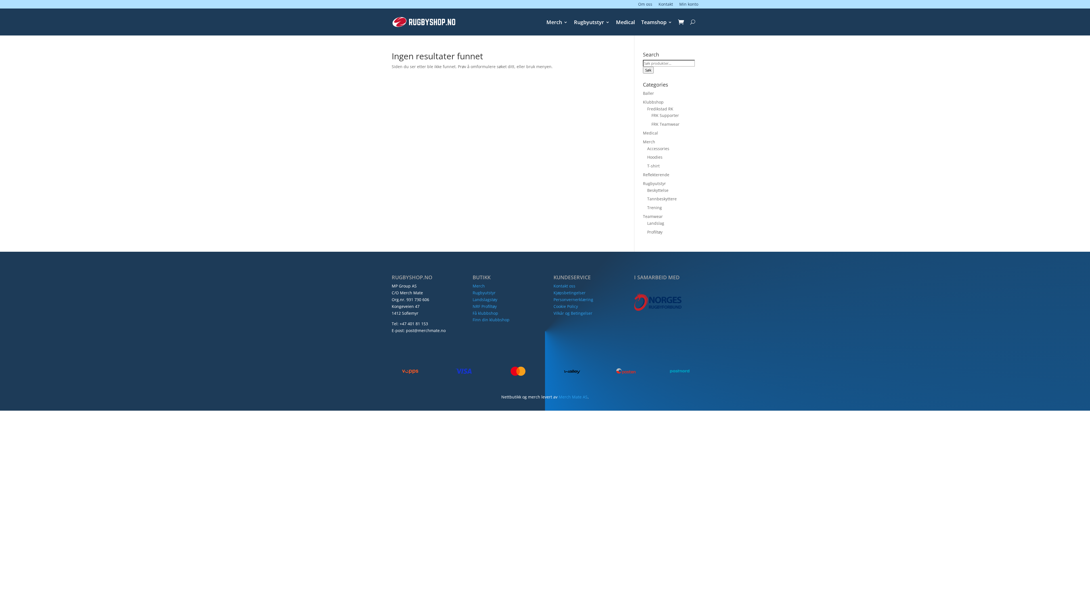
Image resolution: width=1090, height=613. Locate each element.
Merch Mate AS (573, 397)
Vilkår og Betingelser (573, 313)
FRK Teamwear (665, 124)
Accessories (658, 148)
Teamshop (653, 23)
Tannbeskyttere (662, 198)
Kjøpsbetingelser (570, 292)
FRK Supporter (665, 115)
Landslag (655, 223)
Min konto (688, 4)
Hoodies (655, 157)
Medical (625, 23)
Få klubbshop (485, 313)
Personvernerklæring (573, 299)
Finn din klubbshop (491, 319)
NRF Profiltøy (485, 306)
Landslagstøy (485, 299)
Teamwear (653, 216)
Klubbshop (653, 102)
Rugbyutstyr (589, 23)
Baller (648, 93)
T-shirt (653, 166)
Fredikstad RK (660, 109)
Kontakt (666, 4)
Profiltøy (655, 232)
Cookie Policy (566, 306)
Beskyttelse (657, 190)
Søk (648, 70)
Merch (554, 23)
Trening (654, 207)
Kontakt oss (564, 286)
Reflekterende (656, 174)
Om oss (645, 4)
